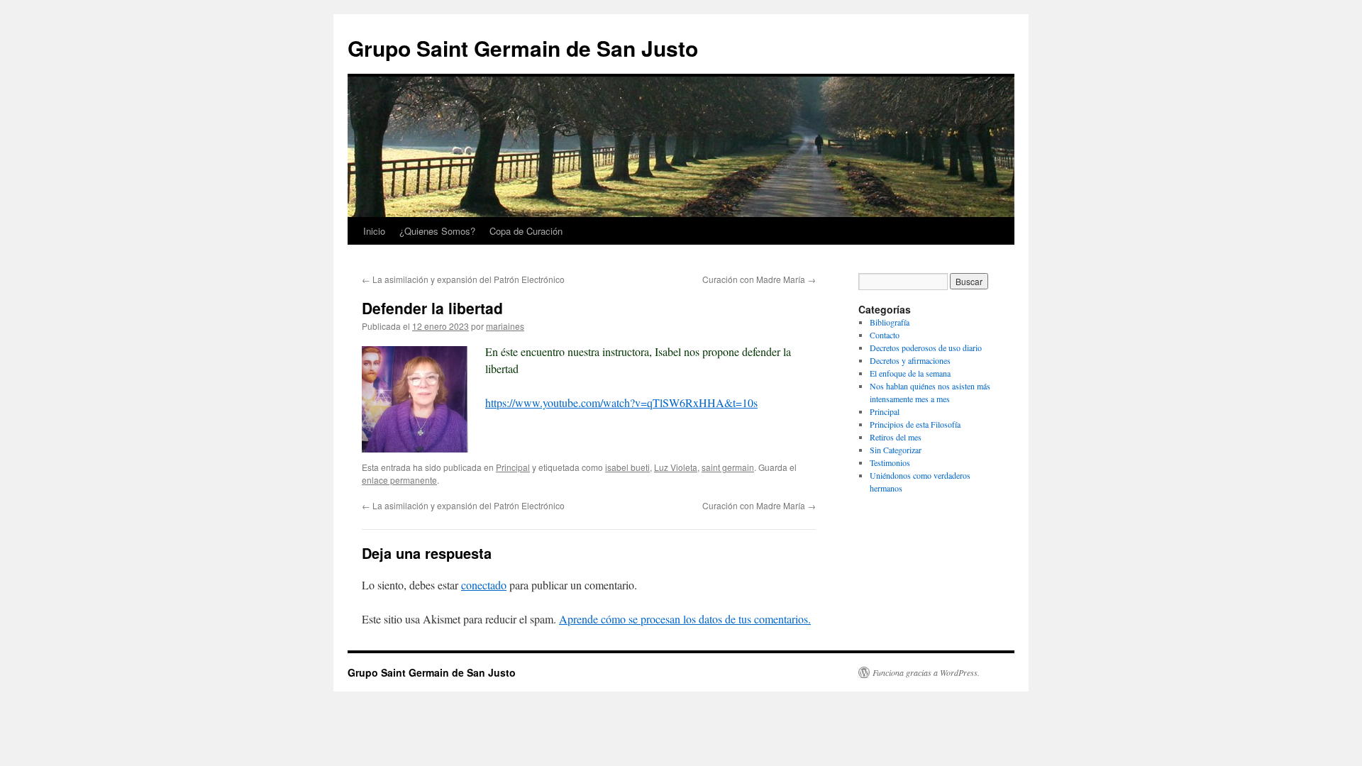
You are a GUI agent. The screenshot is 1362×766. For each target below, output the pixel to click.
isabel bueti (627, 467)
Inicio (374, 231)
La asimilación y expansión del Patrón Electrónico (463, 279)
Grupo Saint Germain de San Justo (523, 48)
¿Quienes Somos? (437, 231)
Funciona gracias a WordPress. (926, 672)
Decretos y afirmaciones (910, 360)
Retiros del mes (895, 437)
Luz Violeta (675, 467)
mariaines (505, 326)
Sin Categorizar (895, 449)
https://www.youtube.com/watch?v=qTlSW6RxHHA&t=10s (621, 402)
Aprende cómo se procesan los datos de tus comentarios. (685, 618)
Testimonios (890, 462)
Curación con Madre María (759, 279)
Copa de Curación (526, 231)
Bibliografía (889, 322)
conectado (483, 584)
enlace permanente (399, 480)
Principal (513, 467)
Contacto (884, 334)
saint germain (728, 467)
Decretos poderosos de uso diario (926, 347)
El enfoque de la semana (910, 373)
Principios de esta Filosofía (915, 424)
